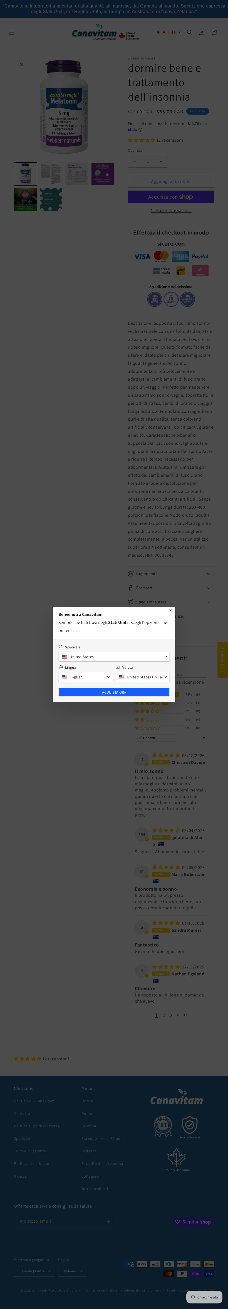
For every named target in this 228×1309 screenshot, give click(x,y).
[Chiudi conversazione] (170, 610)
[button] (114, 657)
